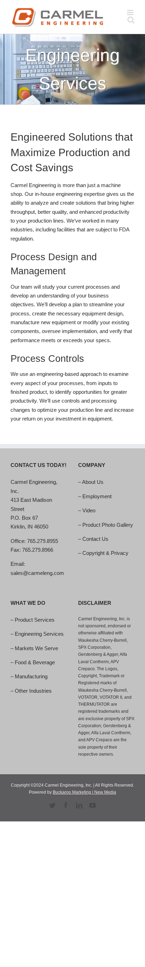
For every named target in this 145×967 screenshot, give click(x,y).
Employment (97, 496)
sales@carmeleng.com (37, 573)
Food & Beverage (35, 662)
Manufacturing (31, 676)
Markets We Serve (36, 648)
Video (88, 510)
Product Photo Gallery (107, 525)
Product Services (35, 620)
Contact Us (95, 539)
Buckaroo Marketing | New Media (84, 792)
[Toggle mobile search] (130, 20)
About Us (92, 482)
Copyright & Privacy (105, 553)
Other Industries (33, 691)
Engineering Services (39, 634)
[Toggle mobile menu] (130, 12)
